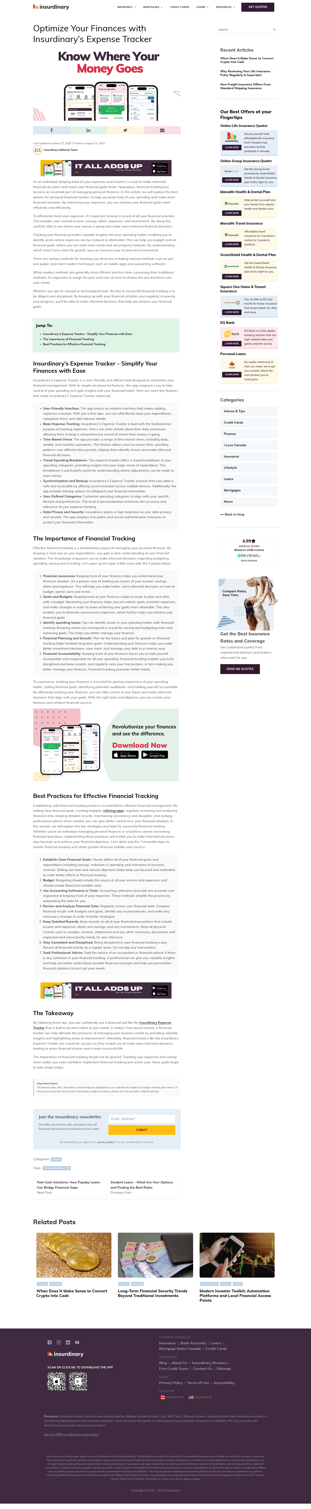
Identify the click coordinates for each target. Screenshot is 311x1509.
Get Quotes (258, 7)
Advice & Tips (234, 411)
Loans (201, 7)
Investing (55, 1284)
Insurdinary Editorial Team (61, 150)
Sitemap (224, 1369)
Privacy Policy (171, 1383)
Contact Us (202, 1369)
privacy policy (106, 1142)
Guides (238, 1284)
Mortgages (151, 7)
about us (189, 1479)
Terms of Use (198, 1383)
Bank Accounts (193, 1343)
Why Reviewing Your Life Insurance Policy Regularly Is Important (245, 73)
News (228, 501)
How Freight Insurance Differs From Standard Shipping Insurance (245, 86)
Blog (163, 1363)
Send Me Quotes (240, 669)
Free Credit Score (173, 1369)
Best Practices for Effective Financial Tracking (74, 344)
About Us (179, 1363)
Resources (223, 7)
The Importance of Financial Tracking (68, 339)
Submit (141, 1130)
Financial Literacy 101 (57, 1168)
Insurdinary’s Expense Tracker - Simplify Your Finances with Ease (87, 334)
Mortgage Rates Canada (180, 1349)
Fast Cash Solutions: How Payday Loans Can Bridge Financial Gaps (68, 1185)
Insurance (124, 7)
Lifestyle (230, 467)
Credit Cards (179, 7)
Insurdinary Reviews (209, 1363)
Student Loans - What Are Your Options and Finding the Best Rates (142, 1185)
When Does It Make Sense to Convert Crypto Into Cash (246, 60)
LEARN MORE (232, 147)
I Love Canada (235, 445)
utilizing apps (113, 810)
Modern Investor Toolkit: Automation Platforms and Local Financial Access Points (235, 1295)
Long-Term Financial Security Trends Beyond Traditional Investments (152, 1293)
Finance (56, 1159)
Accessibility (224, 1383)
